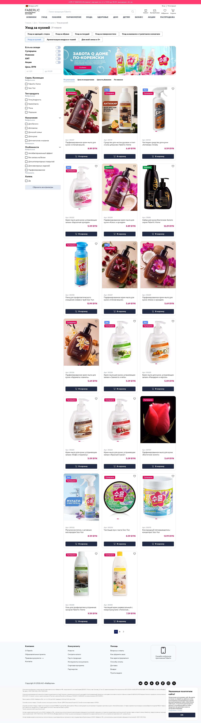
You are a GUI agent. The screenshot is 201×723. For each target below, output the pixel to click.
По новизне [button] (118, 80)
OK (181, 715)
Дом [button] (115, 17)
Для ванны (32, 128)
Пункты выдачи (116, 673)
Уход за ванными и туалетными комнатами (141, 34)
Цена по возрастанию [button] (85, 80)
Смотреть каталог (74, 654)
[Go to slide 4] (121, 131)
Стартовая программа (76, 666)
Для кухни (32, 136)
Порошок (32, 112)
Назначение (31, 117)
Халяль (28, 176)
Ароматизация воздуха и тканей (61, 39)
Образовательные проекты (35, 654)
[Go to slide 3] (120, 131)
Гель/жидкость (34, 100)
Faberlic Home (34, 84)
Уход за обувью (62, 34)
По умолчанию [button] (69, 80)
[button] (100, 2)
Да (29, 181)
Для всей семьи (35, 132)
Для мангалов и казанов (38, 140)
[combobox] (89, 11)
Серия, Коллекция (34, 78)
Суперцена (30, 51)
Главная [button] (28, 23)
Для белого (33, 124)
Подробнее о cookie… (176, 710)
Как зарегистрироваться (119, 658)
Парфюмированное (36, 170)
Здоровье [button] (102, 17)
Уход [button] (44, 17)
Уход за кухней (34, 39)
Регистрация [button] (172, 6)
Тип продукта (32, 93)
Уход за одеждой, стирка (39, 34)
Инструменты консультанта (78, 662)
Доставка (113, 666)
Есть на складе (32, 47)
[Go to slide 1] (79, 131)
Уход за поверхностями (105, 34)
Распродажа (167, 17)
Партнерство (73, 669)
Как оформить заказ (117, 654)
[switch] (58, 47)
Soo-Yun (31, 88)
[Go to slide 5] (160, 131)
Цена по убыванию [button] (104, 80)
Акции (151, 17)
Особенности (32, 147)
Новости (71, 651)
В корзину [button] (83, 156)
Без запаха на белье (36, 157)
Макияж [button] (56, 17)
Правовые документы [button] (33, 658)
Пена (30, 108)
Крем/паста (33, 104)
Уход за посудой (82, 34)
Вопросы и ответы (117, 651)
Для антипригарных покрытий (41, 161)
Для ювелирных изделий (39, 166)
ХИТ (27, 58)
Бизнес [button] (139, 17)
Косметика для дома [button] (46, 23)
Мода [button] (89, 17)
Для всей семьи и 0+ (91, 39)
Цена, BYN (30, 67)
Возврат (113, 669)
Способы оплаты (116, 662)
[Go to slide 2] (119, 131)
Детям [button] (126, 17)
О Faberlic (29, 651)
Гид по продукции (74, 658)
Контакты (28, 662)
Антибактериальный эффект (40, 153)
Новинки (31, 17)
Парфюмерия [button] (73, 17)
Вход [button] (163, 6)
